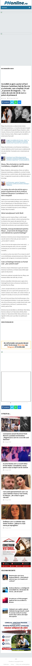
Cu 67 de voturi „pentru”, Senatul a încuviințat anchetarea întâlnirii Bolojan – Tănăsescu (18, 184)
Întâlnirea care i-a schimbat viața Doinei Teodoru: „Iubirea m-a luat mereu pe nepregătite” (14, 523)
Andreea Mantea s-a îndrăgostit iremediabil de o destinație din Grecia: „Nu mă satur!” (19, 589)
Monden (4, 98)
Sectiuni (4, 7)
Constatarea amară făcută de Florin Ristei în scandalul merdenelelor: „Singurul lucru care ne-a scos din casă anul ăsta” (16, 436)
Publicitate (6, 664)
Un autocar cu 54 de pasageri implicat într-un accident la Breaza (18, 600)
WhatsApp (21, 345)
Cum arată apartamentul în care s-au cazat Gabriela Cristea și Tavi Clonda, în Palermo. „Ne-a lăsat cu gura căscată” (15, 494)
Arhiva (12, 664)
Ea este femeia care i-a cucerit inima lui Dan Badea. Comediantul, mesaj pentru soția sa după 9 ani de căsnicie (15, 465)
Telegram (10, 347)
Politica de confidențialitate (23, 664)
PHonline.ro (11, 661)
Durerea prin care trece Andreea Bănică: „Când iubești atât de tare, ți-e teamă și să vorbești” (18, 578)
